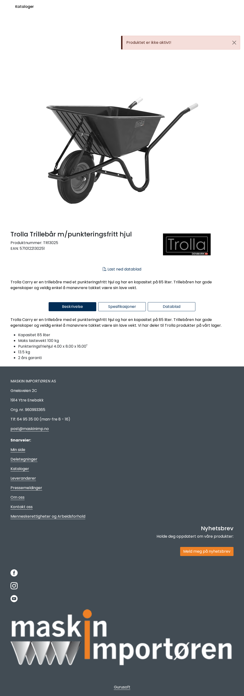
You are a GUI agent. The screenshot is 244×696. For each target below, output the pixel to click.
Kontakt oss (21, 507)
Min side (17, 449)
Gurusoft (122, 687)
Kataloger (24, 6)
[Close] (234, 42)
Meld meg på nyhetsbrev (206, 551)
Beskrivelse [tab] (72, 306)
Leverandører (23, 478)
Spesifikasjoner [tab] (122, 306)
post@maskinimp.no (29, 428)
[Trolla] (198, 244)
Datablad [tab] (171, 306)
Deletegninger (23, 459)
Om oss (17, 497)
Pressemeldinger (26, 488)
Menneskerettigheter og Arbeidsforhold (47, 516)
